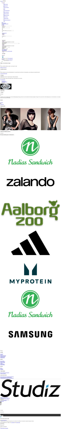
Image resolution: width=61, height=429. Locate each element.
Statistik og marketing (3, 426)
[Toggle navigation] (4, 1)
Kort (2, 22)
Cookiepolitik (13, 422)
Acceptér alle (6, 428)
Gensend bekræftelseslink (3, 73)
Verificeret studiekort (3, 373)
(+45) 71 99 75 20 (6, 399)
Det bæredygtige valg (3, 355)
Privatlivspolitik (18, 422)
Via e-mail (3, 55)
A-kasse (1, 363)
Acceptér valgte (2, 428)
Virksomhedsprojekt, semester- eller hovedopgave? (7, 378)
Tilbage (3, 34)
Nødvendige (2, 423)
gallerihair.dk (2, 104)
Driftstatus (1, 368)
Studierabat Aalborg (3, 356)
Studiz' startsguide (2, 361)
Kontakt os (1, 369)
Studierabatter (4, 81)
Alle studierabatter (2, 79)
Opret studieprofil (4, 49)
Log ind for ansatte (9, 51)
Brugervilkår (2, 401)
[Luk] (3, 412)
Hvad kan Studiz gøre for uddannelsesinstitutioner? (7, 376)
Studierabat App (2, 357)
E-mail (3, 36)
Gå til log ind (4, 67)
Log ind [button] (3, 25)
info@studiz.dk (4, 400)
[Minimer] (1, 412)
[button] (3, 33)
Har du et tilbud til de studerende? (4, 372)
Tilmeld (3, 24)
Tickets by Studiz (2, 362)
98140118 (1, 102)
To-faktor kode (4, 30)
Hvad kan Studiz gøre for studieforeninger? (6, 377)
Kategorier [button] (3, 2)
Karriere (1, 354)
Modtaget (1, 67)
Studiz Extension (2, 364)
